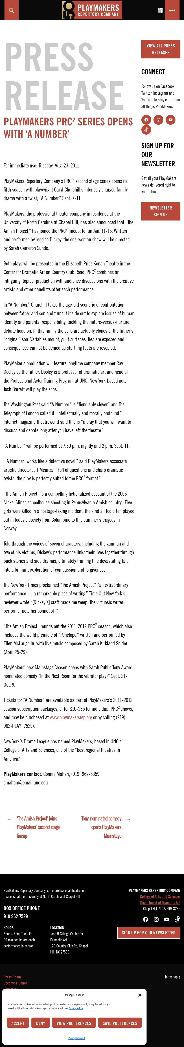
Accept (17, 1023)
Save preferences (120, 1023)
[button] (140, 995)
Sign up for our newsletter (149, 933)
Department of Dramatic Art (160, 902)
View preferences (74, 1023)
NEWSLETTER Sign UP (161, 211)
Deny (40, 1023)
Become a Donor (15, 983)
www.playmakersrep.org (71, 717)
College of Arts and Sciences (160, 896)
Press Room (12, 977)
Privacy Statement (76, 1038)
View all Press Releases (161, 49)
